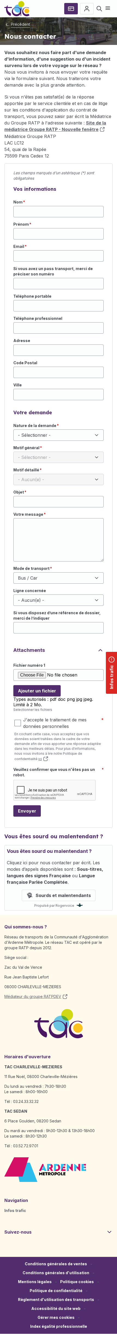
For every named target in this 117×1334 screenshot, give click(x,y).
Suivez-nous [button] (18, 1232)
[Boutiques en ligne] (71, 8)
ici (40, 759)
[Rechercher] (99, 8)
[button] (56, 1317)
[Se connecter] (87, 8)
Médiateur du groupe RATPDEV (32, 996)
